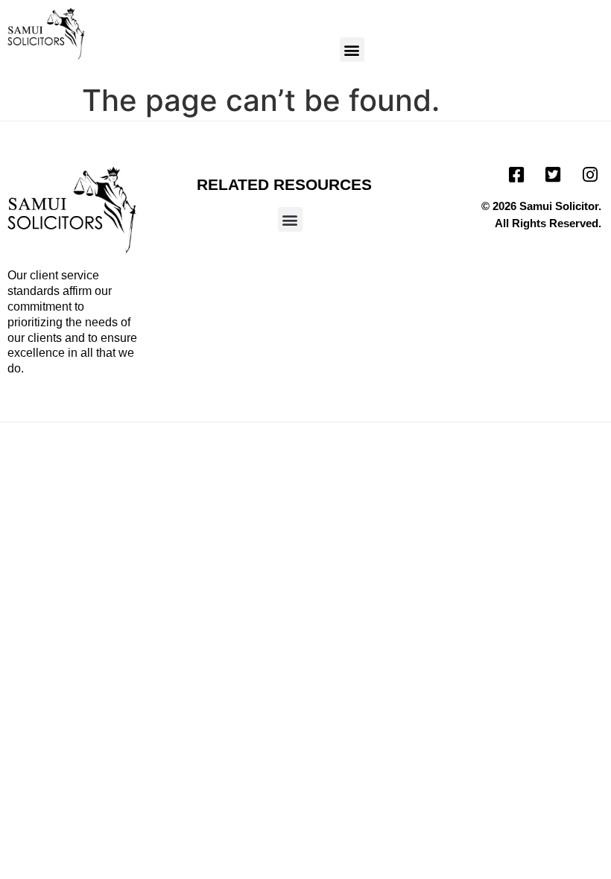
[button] (352, 49)
